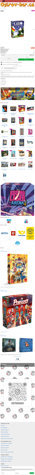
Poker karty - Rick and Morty (4, 137)
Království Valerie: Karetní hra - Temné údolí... (5, 125)
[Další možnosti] (34, 1)
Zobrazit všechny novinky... (17, 356)
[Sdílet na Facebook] (16, 359)
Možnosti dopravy (5, 429)
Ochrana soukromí (5, 436)
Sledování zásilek (5, 465)
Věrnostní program (5, 445)
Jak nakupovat (4, 427)
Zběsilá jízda (22, 125)
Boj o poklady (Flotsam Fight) (30, 125)
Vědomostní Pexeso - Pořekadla (22, 158)
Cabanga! (13, 124)
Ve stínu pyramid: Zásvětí (4, 158)
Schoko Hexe (30, 158)
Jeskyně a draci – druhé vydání (13, 147)
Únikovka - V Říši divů (30, 136)
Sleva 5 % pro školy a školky (7, 452)
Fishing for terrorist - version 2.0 (5, 169)
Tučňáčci (4, 179)
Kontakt (2, 425)
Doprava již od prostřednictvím (12, 62)
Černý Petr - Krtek (30, 147)
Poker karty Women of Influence (4, 113)
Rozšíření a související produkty (9, 68)
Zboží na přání (4, 449)
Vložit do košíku (26, 59)
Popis (2, 68)
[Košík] (32, 1)
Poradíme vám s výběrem (6, 443)
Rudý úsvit (13, 136)
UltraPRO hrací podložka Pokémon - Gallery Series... (30, 114)
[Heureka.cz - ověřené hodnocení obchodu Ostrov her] (17, 245)
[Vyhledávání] (30, 1)
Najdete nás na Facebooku (7, 456)
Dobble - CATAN (22, 113)
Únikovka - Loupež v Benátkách (5, 147)
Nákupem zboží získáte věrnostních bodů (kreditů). (10, 64)
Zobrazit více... (5, 331)
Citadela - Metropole (22, 147)
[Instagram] (17, 391)
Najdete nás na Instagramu (7, 458)
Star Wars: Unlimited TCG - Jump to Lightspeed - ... (13, 114)
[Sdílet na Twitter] (18, 359)
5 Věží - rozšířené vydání (13, 158)
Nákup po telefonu (5, 447)
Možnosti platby (4, 432)
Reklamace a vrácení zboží (7, 438)
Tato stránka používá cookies (6, 467)
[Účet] (27, 1)
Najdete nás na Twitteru (6, 461)
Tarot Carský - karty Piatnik (22, 137)
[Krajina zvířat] (17, 94)
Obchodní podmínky (5, 434)
